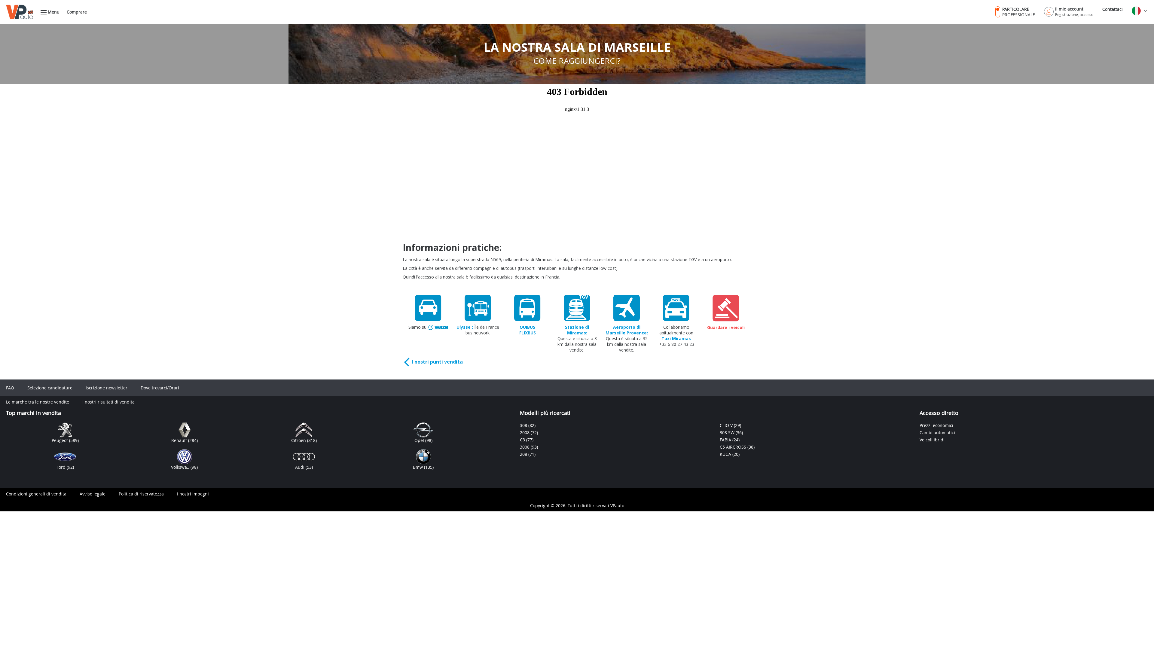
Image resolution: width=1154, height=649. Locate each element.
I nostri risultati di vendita (108, 402)
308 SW (728, 432)
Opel (419, 440)
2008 (525, 432)
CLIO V (727, 425)
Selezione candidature (49, 388)
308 (524, 425)
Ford (61, 467)
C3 (523, 440)
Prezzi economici (936, 425)
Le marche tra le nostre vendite (37, 402)
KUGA (726, 454)
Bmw (418, 467)
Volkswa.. (181, 467)
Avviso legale (92, 494)
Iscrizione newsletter (106, 388)
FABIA (726, 440)
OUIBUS (527, 327)
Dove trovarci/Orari (160, 388)
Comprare (77, 12)
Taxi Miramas (676, 338)
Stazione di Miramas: (577, 330)
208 (524, 454)
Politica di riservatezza (141, 494)
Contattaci (1112, 9)
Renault (179, 440)
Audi (300, 467)
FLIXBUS (527, 333)
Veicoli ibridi (932, 440)
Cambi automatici (937, 432)
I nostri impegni (193, 494)
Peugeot (60, 440)
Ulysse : (464, 327)
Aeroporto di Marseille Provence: (627, 330)
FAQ (10, 388)
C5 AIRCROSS (733, 447)
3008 (525, 447)
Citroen (299, 440)
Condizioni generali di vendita (36, 494)
